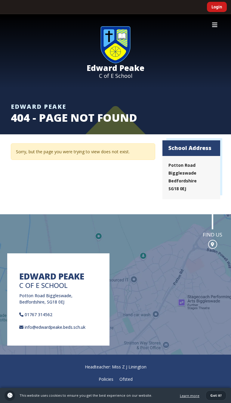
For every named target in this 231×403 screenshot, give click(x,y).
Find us (212, 234)
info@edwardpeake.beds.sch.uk (54, 327)
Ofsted (126, 379)
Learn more (189, 395)
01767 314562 (37, 314)
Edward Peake (115, 68)
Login (216, 7)
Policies (106, 379)
